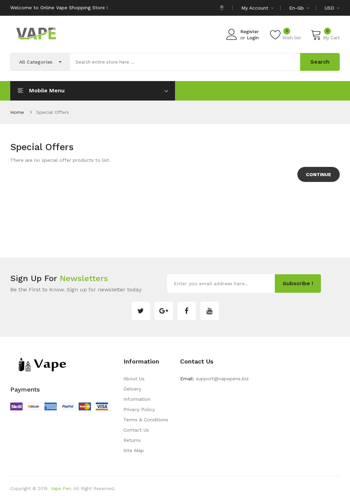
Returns (132, 440)
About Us (134, 378)
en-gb (297, 8)
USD (330, 8)
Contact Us (136, 430)
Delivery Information (136, 394)
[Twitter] (141, 311)
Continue (318, 174)
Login (253, 37)
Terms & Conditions (145, 419)
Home (17, 112)
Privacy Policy (139, 409)
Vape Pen (61, 488)
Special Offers (52, 112)
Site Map (133, 450)
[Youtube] (209, 311)
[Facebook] (186, 311)
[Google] (163, 311)
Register (249, 31)
